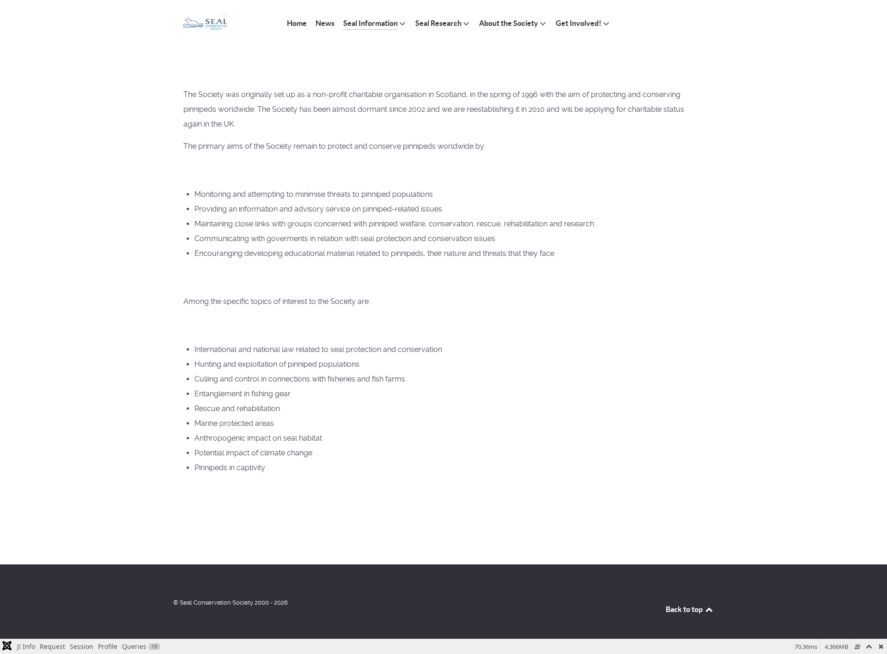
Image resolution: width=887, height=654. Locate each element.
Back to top (685, 609)
